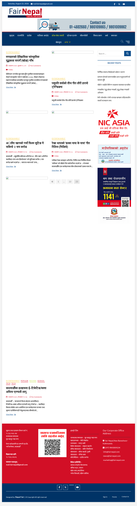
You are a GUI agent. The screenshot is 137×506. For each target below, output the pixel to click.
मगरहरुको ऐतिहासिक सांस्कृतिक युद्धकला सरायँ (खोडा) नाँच (22, 58)
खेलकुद (59, 42)
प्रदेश (29, 35)
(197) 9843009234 (112, 447)
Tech (13, 383)
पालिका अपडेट (43, 35)
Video (11, 70)
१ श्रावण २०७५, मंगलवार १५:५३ (17, 397)
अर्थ (106, 35)
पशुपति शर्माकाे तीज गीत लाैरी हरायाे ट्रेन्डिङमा (70, 85)
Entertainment (13, 52)
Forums (114, 497)
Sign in (105, 497)
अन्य (66, 42)
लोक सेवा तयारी (58, 35)
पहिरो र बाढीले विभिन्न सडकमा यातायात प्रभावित (114, 84)
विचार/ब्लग (97, 35)
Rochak (32, 381)
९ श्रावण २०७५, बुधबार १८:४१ (16, 66)
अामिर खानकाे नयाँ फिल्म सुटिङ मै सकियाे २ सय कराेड (25, 145)
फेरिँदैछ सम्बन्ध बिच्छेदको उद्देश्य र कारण (111, 72)
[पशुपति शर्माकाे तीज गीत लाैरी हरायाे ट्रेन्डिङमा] (73, 63)
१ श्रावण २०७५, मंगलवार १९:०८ (63, 152)
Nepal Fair (19, 497)
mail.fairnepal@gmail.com (43, 4)
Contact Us (125, 496)
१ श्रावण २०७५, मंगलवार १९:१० (17, 152)
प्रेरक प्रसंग (72, 35)
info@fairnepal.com (111, 452)
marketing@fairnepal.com (114, 460)
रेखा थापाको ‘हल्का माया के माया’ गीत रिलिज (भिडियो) (71, 145)
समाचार (114, 35)
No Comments (35, 66)
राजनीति (20, 35)
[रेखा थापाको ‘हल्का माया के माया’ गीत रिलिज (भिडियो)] (73, 123)
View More (12, 87)
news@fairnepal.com (112, 456)
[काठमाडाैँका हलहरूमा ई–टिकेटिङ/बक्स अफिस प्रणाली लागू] (27, 277)
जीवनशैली (84, 35)
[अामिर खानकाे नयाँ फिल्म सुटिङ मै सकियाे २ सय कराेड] (27, 123)
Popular (24, 381)
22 (71, 181)
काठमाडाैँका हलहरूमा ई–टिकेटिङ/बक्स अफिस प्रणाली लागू (26, 390)
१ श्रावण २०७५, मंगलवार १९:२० (63, 92)
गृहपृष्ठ (11, 35)
